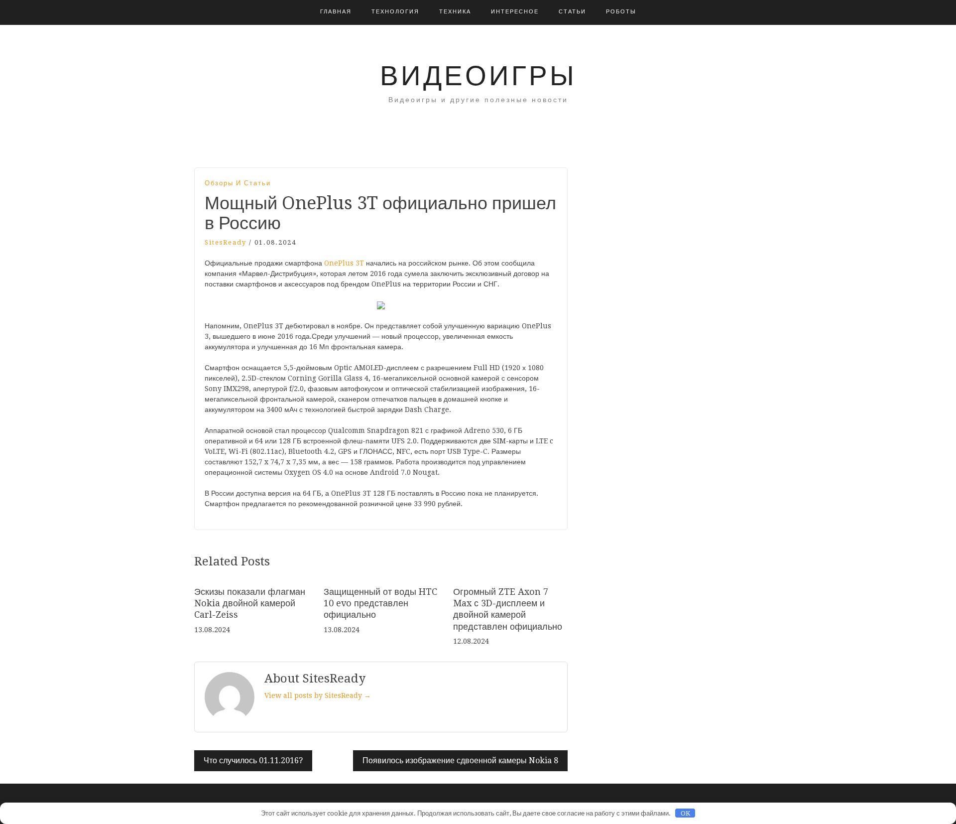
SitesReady (225, 242)
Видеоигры (478, 76)
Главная (336, 11)
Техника (455, 11)
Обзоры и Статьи (238, 183)
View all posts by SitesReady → (317, 695)
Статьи (572, 11)
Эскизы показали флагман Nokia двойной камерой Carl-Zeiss (249, 603)
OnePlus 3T (344, 263)
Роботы (621, 11)
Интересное (515, 11)
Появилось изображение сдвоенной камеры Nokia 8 (460, 760)
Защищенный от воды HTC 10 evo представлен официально (380, 603)
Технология (395, 11)
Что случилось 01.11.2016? (253, 760)
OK (685, 813)
